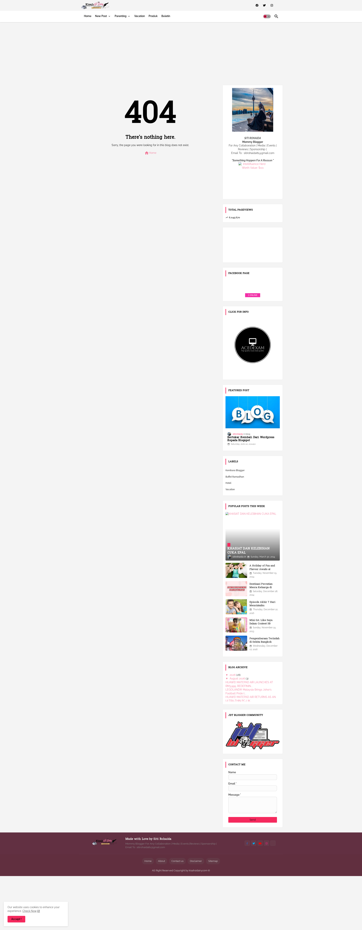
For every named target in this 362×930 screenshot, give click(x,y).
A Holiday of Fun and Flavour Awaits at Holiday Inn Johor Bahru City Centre (264, 571)
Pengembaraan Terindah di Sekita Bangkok (264, 640)
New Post (101, 16)
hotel (228, 483)
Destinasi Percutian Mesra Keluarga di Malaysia (260, 587)
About (161, 861)
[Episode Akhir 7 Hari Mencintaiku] (236, 606)
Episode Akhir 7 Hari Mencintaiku (262, 604)
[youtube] (260, 843)
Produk (153, 16)
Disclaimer (196, 861)
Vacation (139, 16)
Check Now (29, 910)
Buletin (165, 16)
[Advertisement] (181, 52)
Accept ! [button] (16, 919)
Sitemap (213, 861)
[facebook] (257, 5)
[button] (267, 16)
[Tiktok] (272, 843)
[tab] (87, 16)
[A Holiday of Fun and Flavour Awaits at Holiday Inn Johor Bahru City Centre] (236, 570)
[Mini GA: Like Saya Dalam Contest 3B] (236, 624)
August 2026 (238, 678)
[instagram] (271, 5)
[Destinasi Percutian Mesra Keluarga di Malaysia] (236, 588)
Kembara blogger (235, 470)
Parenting (121, 16)
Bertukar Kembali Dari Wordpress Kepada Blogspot (250, 439)
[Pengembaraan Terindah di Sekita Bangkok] (236, 643)
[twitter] (264, 5)
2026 (233, 674)
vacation (230, 489)
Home (87, 16)
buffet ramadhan (234, 476)
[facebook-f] (247, 843)
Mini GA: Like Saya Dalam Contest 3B (260, 622)
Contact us (177, 861)
